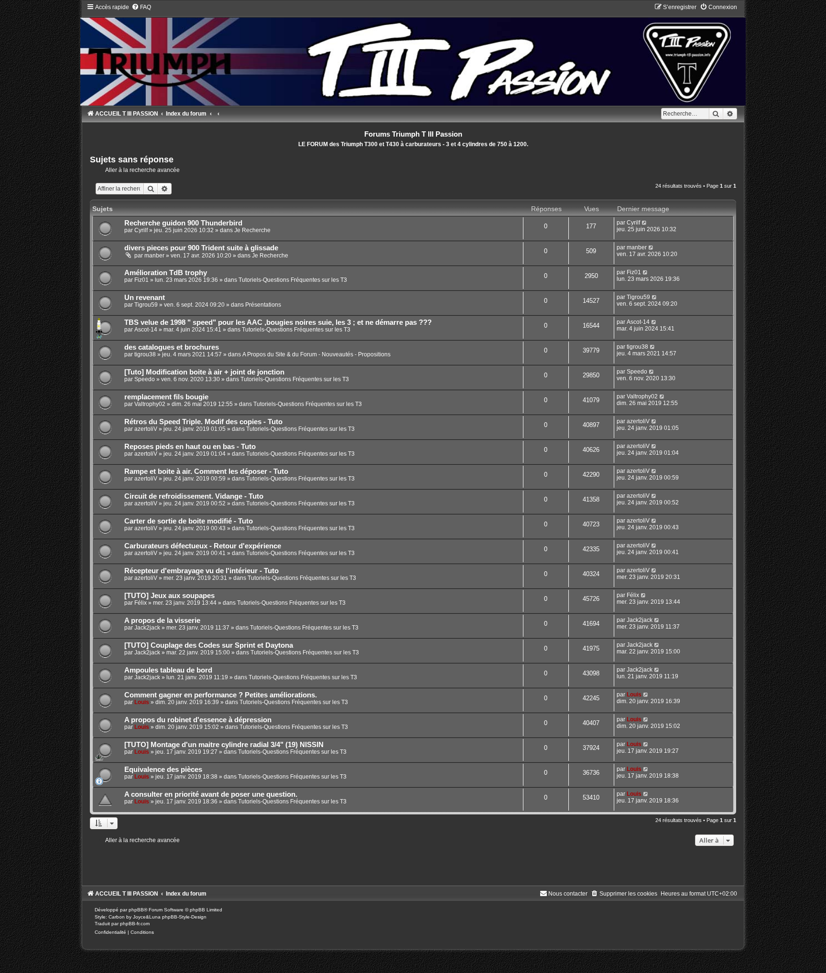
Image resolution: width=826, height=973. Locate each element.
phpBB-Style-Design (184, 917)
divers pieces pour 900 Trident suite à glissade (201, 248)
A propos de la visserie (162, 620)
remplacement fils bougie (166, 397)
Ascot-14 (145, 329)
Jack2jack (147, 627)
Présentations (263, 304)
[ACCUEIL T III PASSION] (413, 54)
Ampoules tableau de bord (168, 670)
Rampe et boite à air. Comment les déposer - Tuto (206, 471)
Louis (141, 702)
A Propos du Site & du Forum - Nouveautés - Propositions (316, 354)
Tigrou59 (146, 304)
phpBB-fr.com (135, 923)
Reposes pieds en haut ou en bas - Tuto (190, 446)
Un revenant (144, 297)
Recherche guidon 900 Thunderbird (183, 223)
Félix (140, 602)
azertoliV (145, 429)
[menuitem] (141, 7)
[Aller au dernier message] (644, 222)
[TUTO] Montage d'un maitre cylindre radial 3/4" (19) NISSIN (224, 744)
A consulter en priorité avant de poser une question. (210, 794)
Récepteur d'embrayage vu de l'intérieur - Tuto (201, 571)
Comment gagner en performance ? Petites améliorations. (220, 695)
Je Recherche (252, 230)
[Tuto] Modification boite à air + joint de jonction (204, 372)
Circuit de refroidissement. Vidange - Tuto (193, 496)
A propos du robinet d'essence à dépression (198, 720)
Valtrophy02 (149, 404)
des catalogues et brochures (171, 347)
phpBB (136, 909)
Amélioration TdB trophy (165, 273)
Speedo (144, 379)
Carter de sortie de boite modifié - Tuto (188, 521)
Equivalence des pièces (163, 769)
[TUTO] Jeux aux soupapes (169, 595)
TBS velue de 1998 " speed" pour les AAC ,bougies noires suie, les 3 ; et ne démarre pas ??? (278, 322)
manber (154, 255)
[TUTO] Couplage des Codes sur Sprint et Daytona (208, 645)
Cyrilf (141, 230)
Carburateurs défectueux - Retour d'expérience (202, 546)
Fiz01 (141, 280)
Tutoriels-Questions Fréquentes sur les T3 (293, 280)
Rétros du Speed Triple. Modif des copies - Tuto (203, 422)
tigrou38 (145, 354)
